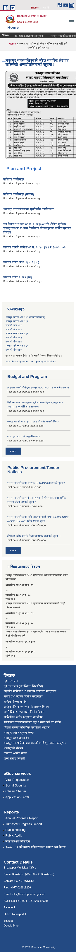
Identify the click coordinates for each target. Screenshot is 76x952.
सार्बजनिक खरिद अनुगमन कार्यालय (23, 717)
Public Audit (13, 835)
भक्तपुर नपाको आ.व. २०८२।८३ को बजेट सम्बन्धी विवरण (33, 421)
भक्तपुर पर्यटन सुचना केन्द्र (19, 732)
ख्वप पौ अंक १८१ (14, 341)
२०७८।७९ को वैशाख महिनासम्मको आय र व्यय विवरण (35, 847)
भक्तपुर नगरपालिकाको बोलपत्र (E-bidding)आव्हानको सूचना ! (36, 482)
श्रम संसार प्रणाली (14, 758)
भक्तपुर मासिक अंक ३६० (17, 345)
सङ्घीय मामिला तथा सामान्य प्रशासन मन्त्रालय (30, 691)
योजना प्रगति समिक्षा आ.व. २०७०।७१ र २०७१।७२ (34, 247)
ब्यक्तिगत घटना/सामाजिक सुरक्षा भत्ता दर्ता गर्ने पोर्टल (32, 722)
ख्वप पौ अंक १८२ (14, 337)
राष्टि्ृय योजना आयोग (15, 701)
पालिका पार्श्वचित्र (13, 179)
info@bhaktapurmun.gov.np (28, 894)
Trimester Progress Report (23, 824)
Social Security (15, 785)
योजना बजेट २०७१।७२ (17, 277)
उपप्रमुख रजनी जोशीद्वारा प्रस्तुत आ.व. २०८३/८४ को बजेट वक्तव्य (38, 387)
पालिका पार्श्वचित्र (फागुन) (18, 194)
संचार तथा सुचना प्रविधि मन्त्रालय (23, 696)
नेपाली (46, 7)
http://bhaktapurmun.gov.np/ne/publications (31, 361)
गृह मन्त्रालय (11, 681)
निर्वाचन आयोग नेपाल (15, 753)
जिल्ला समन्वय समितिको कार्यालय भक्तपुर (26, 727)
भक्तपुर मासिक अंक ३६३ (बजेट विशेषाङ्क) (25, 317)
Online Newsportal (15, 914)
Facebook (10, 907)
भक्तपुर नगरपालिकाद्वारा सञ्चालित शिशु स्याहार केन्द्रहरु (35, 743)
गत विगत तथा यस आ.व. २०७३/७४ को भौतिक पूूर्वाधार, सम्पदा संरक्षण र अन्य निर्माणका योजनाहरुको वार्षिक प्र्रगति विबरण (37, 228)
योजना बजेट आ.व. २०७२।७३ (21, 262)
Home (12, 43)
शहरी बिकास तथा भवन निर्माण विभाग (24, 712)
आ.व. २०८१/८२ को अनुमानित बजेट (23, 436)
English (35, 7)
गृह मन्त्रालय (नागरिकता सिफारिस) (23, 686)
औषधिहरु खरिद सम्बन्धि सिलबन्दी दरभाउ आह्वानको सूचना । (34, 535)
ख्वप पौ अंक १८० (14, 349)
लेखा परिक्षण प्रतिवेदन (17, 841)
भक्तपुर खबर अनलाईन (16, 738)
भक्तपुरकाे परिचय (13, 748)
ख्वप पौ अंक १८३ (14, 329)
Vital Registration (17, 780)
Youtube (8, 920)
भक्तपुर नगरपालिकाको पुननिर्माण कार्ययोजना (28, 209)
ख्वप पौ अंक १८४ (14, 325)
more (13, 451)
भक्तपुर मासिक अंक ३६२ (17, 321)
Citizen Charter (15, 791)
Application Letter (17, 797)
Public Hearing (15, 830)
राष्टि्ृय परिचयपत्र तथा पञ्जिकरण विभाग (26, 707)
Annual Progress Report (21, 818)
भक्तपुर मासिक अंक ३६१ (17, 333)
